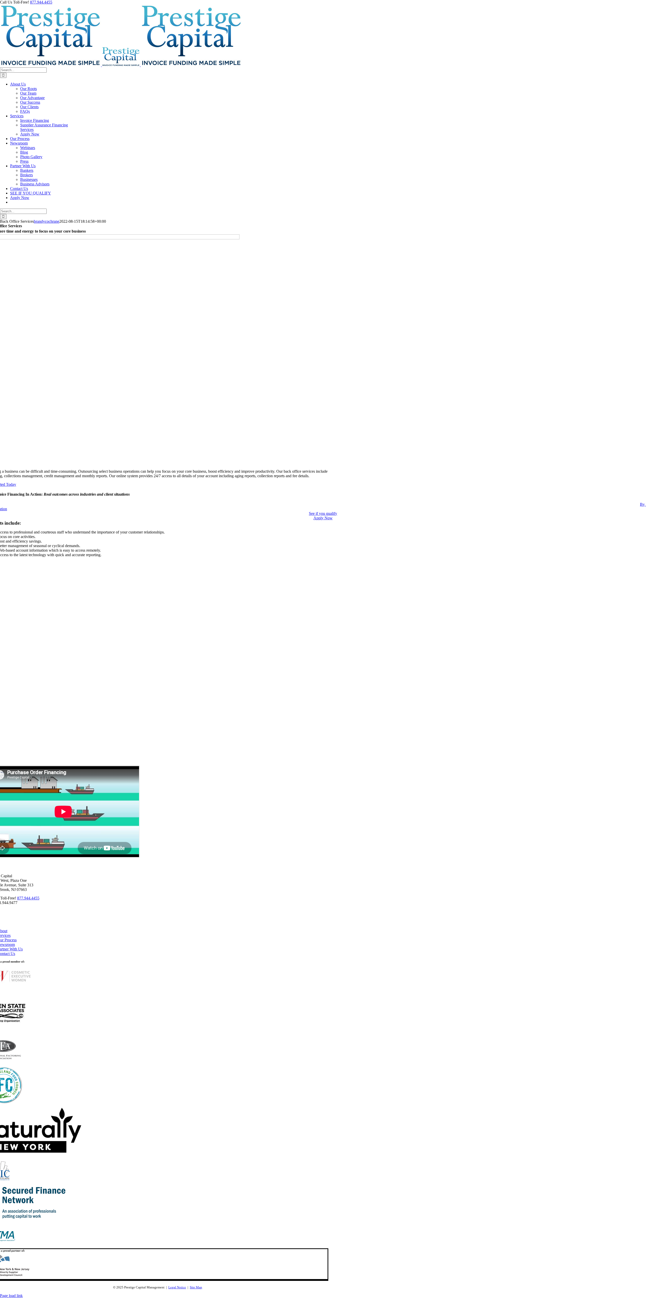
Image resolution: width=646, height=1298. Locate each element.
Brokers (26, 175)
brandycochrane (46, 221)
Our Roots (28, 89)
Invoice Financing (34, 120)
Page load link (11, 1295)
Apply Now (29, 134)
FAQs (25, 111)
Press (24, 161)
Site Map (196, 1287)
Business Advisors (34, 184)
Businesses (29, 179)
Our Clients (29, 107)
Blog (24, 152)
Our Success (30, 102)
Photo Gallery (31, 157)
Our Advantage (32, 98)
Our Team (28, 93)
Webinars (27, 148)
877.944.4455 (41, 2)
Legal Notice (177, 1287)
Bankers (26, 170)
